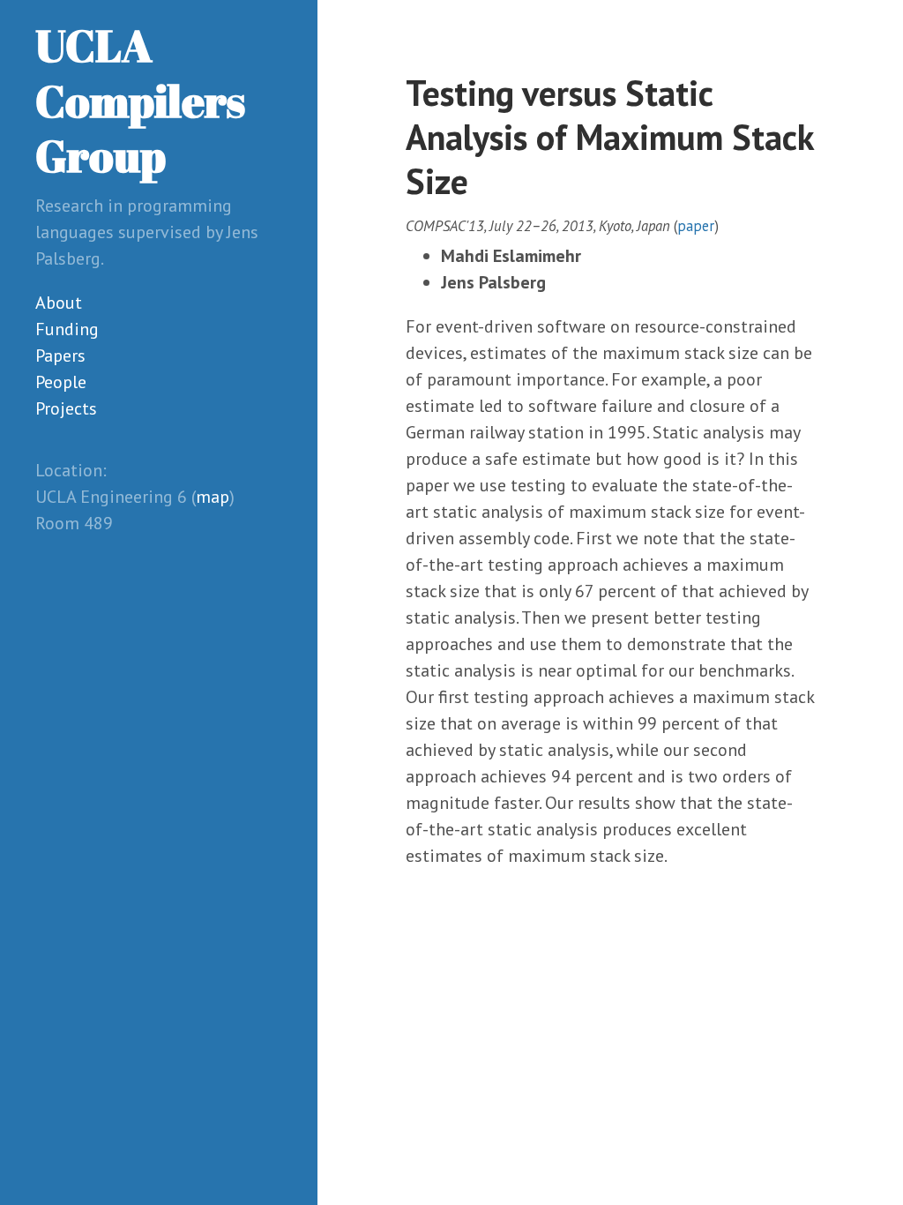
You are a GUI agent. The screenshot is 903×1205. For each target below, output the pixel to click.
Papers (60, 355)
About (58, 302)
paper (695, 226)
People (60, 381)
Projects (66, 408)
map (212, 496)
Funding (67, 329)
